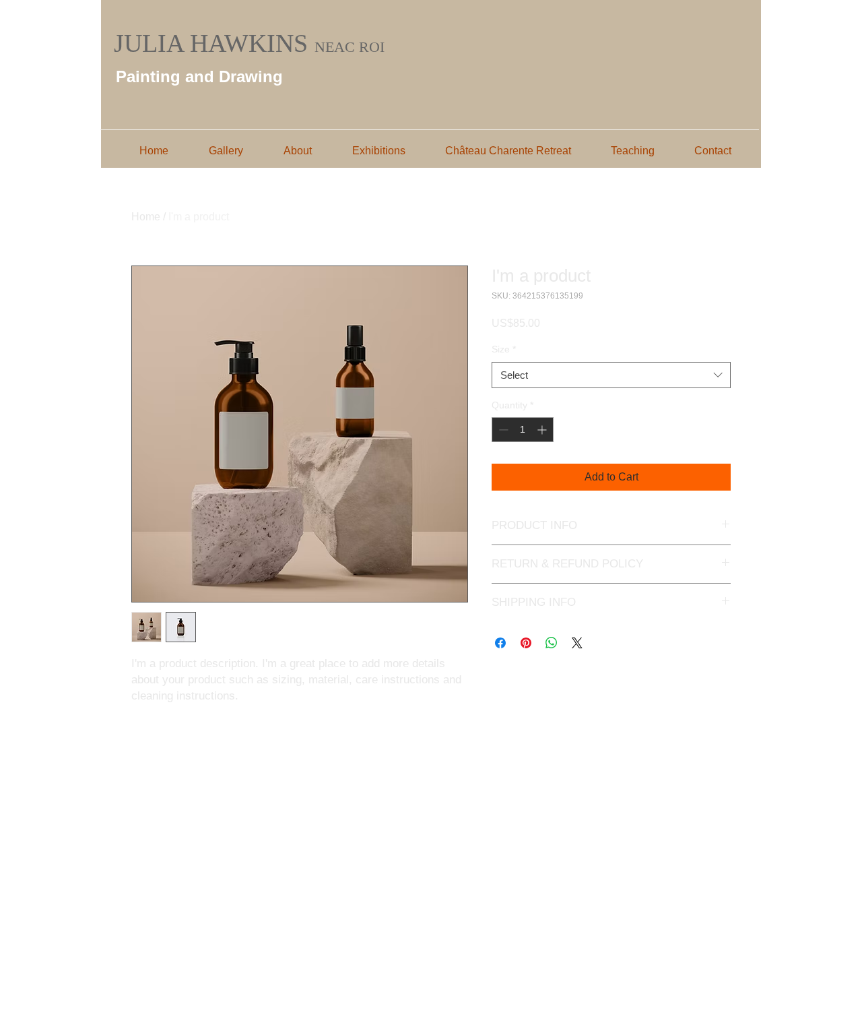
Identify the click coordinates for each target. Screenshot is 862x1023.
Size (504, 349)
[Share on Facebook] (500, 643)
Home (145, 216)
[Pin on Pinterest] (526, 643)
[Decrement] (502, 429)
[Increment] (543, 429)
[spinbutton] (522, 429)
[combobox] (611, 375)
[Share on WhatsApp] (551, 643)
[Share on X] (577, 643)
